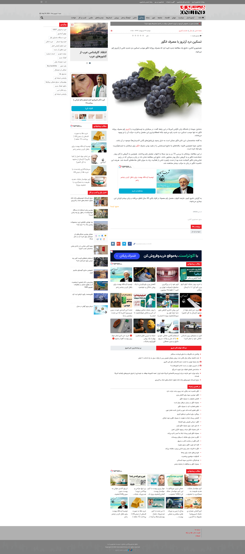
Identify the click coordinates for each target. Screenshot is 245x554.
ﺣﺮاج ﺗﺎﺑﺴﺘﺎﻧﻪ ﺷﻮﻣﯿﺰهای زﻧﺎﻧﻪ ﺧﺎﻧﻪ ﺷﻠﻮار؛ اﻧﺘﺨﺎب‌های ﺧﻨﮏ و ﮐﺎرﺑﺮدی (177, 380)
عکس (91, 17)
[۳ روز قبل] (101, 261)
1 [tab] (89, 63)
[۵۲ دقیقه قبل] (101, 213)
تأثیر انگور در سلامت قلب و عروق (188, 441)
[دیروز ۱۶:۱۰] (89, 35)
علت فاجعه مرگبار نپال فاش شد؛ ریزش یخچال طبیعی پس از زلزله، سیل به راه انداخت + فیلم (168, 358)
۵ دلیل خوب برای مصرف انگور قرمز (187, 426)
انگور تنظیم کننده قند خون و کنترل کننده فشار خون (182, 410)
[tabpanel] (89, 42)
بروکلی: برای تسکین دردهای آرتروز (188, 414)
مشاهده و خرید (137, 191)
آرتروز (127, 129)
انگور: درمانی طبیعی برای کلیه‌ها (188, 422)
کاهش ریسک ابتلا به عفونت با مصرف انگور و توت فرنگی (181, 418)
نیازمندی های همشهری (183, 2)
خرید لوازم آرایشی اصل (59, 46)
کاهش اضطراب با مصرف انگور (189, 399)
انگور (137, 145)
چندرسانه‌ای (99, 17)
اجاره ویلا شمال (61, 42)
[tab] (179, 348)
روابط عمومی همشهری (146, 2)
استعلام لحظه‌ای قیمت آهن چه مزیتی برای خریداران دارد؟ (82, 259)
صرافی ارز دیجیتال (60, 70)
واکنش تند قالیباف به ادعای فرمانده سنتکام (185, 354)
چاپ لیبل (63, 66)
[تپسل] (120, 166)
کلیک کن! (89, 108)
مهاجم (196, 23)
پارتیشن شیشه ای (60, 78)
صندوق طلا (62, 74)
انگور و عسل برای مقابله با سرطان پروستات (185, 437)
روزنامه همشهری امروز (198, 2)
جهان (174, 17)
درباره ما (197, 530)
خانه (200, 17)
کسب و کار (82, 17)
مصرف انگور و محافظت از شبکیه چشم (186, 464)
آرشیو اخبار (190, 17)
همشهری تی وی (159, 2)
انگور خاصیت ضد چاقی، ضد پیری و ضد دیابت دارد (183, 391)
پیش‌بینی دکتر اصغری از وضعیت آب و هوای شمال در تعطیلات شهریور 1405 (82, 284)
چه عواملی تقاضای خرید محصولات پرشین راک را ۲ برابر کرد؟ (82, 223)
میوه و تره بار (196, 231)
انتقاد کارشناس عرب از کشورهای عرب (93, 54)
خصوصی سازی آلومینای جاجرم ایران (83, 271)
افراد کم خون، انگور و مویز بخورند (188, 445)
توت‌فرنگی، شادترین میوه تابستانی (188, 460)
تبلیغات (197, 536)
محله (148, 17)
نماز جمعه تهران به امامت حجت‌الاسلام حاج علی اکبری (181, 362)
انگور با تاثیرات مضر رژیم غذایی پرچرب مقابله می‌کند (182, 448)
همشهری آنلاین (191, 10)
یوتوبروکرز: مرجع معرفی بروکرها (56, 82)
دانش (135, 17)
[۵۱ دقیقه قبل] (101, 201)
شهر (153, 17)
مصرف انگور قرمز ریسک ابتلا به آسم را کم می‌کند (183, 433)
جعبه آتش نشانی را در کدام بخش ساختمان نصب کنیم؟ (82, 247)
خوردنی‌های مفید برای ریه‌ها (190, 452)
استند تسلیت (50, 54)
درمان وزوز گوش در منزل (85, 306)
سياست (181, 17)
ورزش (116, 17)
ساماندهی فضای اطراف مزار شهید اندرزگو (185, 369)
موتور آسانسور (62, 33)
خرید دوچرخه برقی (60, 62)
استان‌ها (109, 17)
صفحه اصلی (198, 31)
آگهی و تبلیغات (170, 2)
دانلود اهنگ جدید (60, 86)
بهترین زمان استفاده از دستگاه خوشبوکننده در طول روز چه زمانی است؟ (82, 212)
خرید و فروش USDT (59, 29)
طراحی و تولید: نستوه (121, 550)
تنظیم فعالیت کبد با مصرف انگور (188, 406)
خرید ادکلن (49, 42)
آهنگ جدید (62, 58)
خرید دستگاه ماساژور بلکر (58, 37)
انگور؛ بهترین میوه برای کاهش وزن (187, 395)
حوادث (73, 17)
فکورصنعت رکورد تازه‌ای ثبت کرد (82, 294)
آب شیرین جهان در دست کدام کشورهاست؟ (184, 365)
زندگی (141, 17)
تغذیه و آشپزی (183, 31)
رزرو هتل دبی (61, 90)
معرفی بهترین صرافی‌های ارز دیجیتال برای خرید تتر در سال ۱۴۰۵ (83, 236)
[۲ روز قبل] (101, 237)
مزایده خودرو (62, 54)
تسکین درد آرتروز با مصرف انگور (181, 41)
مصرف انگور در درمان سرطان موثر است (186, 402)
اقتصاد (167, 17)
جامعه (160, 17)
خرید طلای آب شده (60, 50)
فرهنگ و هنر (125, 17)
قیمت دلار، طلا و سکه (193, 533)
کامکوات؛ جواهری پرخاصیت (190, 456)
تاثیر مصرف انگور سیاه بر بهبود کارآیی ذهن (185, 429)
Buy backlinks (52, 66)
